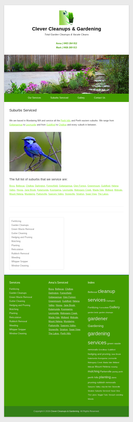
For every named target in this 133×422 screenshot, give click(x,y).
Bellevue (20, 186)
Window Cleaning (20, 265)
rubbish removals (106, 382)
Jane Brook (30, 190)
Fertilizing (16, 221)
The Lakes (103, 194)
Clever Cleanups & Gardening (66, 29)
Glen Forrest (80, 186)
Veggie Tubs (102, 395)
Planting (15, 245)
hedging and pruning (99, 354)
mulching (93, 371)
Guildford (50, 124)
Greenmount (93, 186)
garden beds (93, 312)
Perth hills (66, 120)
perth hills (93, 377)
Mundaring (30, 194)
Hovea (20, 190)
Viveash (112, 395)
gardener (98, 318)
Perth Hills (65, 333)
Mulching (15, 241)
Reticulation (17, 249)
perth (120, 372)
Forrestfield (52, 186)
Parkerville (41, 194)
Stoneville (70, 194)
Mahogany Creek (82, 190)
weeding (119, 395)
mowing (114, 367)
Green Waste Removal (22, 229)
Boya (12, 186)
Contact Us (99, 97)
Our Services (34, 97)
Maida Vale (98, 190)
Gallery (81, 97)
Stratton (80, 194)
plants (114, 377)
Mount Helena (16, 194)
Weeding (15, 257)
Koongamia (55, 190)
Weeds (91, 399)
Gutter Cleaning (19, 233)
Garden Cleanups (20, 225)
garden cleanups (106, 312)
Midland (109, 190)
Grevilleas (103, 350)
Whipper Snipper (19, 261)
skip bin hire (106, 387)
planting (105, 377)
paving (115, 372)
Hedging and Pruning (21, 237)
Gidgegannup (16, 124)
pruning (92, 382)
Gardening (96, 326)
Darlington (40, 186)
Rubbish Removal (20, 253)
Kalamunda (42, 190)
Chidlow (62, 124)
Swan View (91, 194)
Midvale (118, 190)
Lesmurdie (31, 124)
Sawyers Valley (56, 194)
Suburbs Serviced (59, 97)
